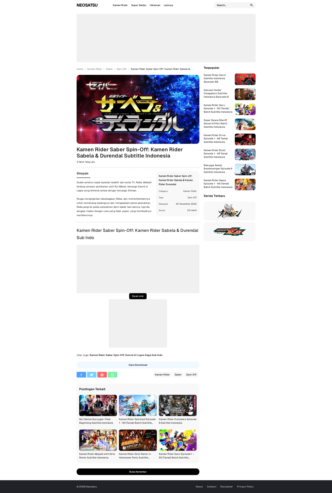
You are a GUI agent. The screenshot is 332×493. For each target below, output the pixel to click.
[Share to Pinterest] (102, 375)
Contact (211, 486)
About (199, 486)
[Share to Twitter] (91, 375)
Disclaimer (226, 486)
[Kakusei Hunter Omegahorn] (230, 210)
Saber (178, 374)
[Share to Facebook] (81, 375)
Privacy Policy (245, 486)
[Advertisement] (166, 38)
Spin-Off (192, 197)
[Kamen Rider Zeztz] (230, 231)
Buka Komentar (138, 471)
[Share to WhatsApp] (112, 375)
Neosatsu (87, 5)
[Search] (251, 5)
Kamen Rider (190, 191)
